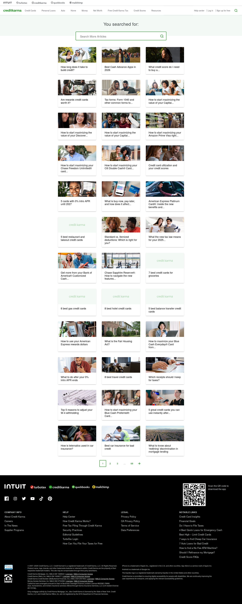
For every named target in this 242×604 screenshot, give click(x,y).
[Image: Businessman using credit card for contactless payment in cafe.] (77, 153)
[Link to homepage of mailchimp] (76, 2)
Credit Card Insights (189, 516)
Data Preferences (130, 530)
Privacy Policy (128, 516)
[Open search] (235, 10)
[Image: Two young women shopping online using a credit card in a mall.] (121, 153)
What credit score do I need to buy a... (164, 68)
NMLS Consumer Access (83, 574)
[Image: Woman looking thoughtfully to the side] (165, 55)
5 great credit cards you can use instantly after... (164, 411)
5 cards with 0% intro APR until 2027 (75, 202)
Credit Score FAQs (189, 557)
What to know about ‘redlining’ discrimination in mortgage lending (163, 448)
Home (73, 10)
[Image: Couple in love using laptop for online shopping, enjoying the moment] (165, 153)
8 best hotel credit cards (118, 308)
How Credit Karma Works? (77, 521)
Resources (156, 10)
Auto (63, 10)
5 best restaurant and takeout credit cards (73, 238)
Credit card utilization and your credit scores (163, 166)
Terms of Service (130, 525)
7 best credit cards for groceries (161, 274)
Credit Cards (30, 10)
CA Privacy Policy (130, 521)
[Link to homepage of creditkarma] (39, 2)
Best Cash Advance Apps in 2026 (120, 68)
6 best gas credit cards (73, 308)
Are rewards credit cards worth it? (74, 101)
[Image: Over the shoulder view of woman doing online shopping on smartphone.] (121, 189)
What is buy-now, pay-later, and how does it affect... (120, 202)
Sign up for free (223, 10)
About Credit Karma (14, 516)
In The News (11, 525)
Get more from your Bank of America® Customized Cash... (76, 275)
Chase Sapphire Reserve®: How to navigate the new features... (120, 275)
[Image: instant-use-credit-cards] (165, 397)
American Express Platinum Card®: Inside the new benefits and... (164, 204)
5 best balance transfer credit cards (165, 309)
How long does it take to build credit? (74, 68)
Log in (210, 10)
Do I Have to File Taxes (191, 525)
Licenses (69, 574)
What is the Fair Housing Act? (118, 342)
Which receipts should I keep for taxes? (165, 378)
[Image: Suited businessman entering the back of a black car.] (165, 189)
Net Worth (97, 10)
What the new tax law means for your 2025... (165, 238)
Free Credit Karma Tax (118, 10)
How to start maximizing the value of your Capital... (164, 101)
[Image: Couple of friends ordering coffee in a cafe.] (121, 397)
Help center (199, 10)
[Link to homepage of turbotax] (21, 2)
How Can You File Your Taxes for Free (82, 543)
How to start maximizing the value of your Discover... (76, 134)
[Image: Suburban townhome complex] (121, 329)
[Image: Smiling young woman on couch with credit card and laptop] (77, 189)
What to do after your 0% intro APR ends (75, 378)
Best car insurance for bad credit (119, 447)
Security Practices (72, 530)
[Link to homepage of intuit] (7, 2)
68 (133, 464)
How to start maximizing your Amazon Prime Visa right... (165, 134)
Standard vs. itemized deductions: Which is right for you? (121, 239)
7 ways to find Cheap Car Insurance (198, 539)
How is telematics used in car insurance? (77, 447)
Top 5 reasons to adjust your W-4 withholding (76, 411)
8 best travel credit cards (118, 377)
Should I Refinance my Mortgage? (197, 552)
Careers (8, 521)
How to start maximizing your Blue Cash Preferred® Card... (121, 412)
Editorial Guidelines (73, 534)
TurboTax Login (70, 539)
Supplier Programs (14, 530)
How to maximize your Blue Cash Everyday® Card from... (164, 344)
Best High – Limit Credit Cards (195, 534)
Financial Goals (187, 521)
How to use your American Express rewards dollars (75, 342)
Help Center (69, 516)
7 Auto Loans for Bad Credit (193, 543)
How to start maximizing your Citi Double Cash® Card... (121, 166)
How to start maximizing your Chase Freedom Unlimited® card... (77, 168)
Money (85, 10)
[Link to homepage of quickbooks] (58, 2)
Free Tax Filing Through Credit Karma (82, 525)
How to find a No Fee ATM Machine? (198, 548)
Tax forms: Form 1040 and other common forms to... (119, 101)
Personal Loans (48, 10)
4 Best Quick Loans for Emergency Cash (200, 530)
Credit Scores (140, 10)
